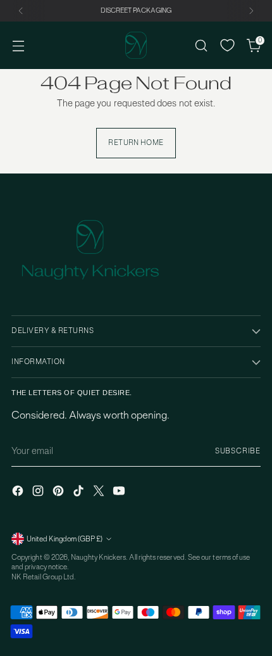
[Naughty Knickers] (136, 45)
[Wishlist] (227, 45)
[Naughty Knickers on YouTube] (120, 492)
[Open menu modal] (18, 45)
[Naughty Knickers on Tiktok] (79, 492)
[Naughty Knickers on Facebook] (19, 492)
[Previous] (21, 11)
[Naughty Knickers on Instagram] (39, 492)
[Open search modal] (201, 45)
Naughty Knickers (98, 557)
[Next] (251, 11)
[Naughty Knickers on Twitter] (100, 492)
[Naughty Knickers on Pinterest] (59, 492)
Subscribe (238, 450)
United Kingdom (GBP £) (64, 538)
